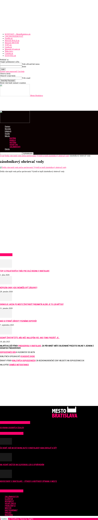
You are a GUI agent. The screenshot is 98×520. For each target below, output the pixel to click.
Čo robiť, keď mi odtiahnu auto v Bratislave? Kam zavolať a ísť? (28, 448)
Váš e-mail (26, 78)
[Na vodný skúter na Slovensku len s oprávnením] (6, 461)
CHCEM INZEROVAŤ (14, 36)
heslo (24, 67)
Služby (7, 133)
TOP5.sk (8, 45)
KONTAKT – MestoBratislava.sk (17, 34)
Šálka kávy (9, 51)
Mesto (7, 136)
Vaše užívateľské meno (31, 64)
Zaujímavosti (15, 147)
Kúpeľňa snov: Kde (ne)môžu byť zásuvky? (18, 288)
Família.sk (9, 38)
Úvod (2, 156)
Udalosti (8, 131)
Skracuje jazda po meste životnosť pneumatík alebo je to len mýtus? (32, 304)
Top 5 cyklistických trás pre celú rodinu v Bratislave (24, 271)
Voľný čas (14, 145)
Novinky (8, 129)
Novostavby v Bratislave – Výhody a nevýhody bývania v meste (28, 481)
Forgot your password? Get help (12, 71)
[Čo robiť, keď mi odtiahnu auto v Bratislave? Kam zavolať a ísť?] (6, 444)
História (13, 142)
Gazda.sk (8, 47)
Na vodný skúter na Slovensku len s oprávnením (22, 465)
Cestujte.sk (9, 53)
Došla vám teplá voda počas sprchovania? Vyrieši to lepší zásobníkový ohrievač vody (37, 156)
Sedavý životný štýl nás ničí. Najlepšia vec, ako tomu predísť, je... (30, 338)
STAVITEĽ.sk (10, 56)
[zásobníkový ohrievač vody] (33, 167)
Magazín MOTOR (12, 43)
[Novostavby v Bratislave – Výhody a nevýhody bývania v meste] (6, 477)
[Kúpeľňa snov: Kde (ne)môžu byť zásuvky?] (6, 284)
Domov (7, 126)
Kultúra (13, 138)
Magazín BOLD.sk (12, 41)
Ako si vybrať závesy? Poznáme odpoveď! (18, 321)
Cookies (4, 519)
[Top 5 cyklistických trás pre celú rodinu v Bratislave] (6, 267)
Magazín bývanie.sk (12, 49)
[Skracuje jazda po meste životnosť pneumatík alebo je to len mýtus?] (6, 300)
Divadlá (13, 140)
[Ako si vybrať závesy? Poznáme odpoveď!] (6, 317)
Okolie (7, 149)
